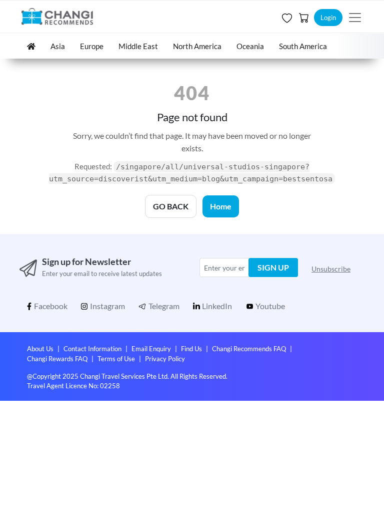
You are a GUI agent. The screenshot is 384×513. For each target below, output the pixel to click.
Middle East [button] (138, 46)
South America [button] (303, 46)
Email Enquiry (151, 349)
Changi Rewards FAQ (57, 359)
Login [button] (328, 18)
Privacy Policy (165, 359)
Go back (170, 206)
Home (221, 206)
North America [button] (197, 46)
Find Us (191, 349)
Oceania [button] (250, 46)
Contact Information (93, 349)
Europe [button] (92, 46)
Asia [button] (57, 46)
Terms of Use (116, 359)
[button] (286, 17)
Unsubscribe (331, 269)
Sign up (273, 267)
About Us (40, 349)
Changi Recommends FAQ (249, 349)
